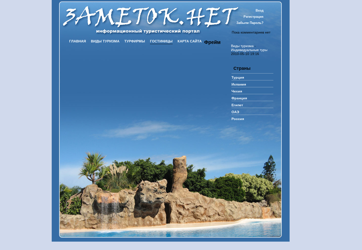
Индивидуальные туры (249, 50)
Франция (239, 98)
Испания (238, 84)
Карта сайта (190, 41)
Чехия (236, 91)
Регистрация (253, 16)
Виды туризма (105, 41)
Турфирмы (134, 41)
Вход (259, 10)
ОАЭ (235, 112)
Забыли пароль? (249, 23)
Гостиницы (161, 41)
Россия (237, 119)
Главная (77, 41)
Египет (237, 105)
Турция (237, 77)
